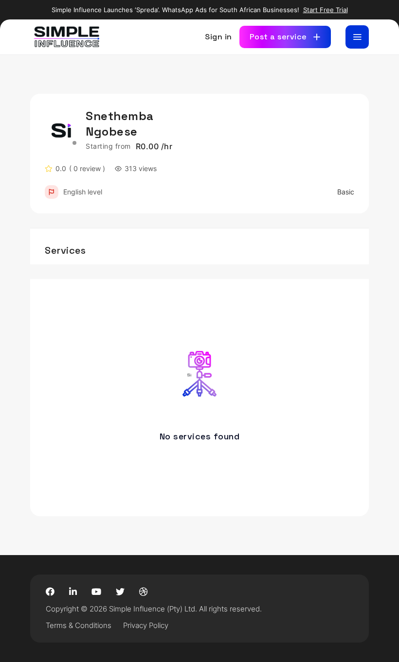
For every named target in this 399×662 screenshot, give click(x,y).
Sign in (218, 37)
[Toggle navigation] (357, 37)
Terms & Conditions (78, 625)
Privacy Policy (145, 625)
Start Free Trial (325, 10)
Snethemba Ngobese (120, 123)
